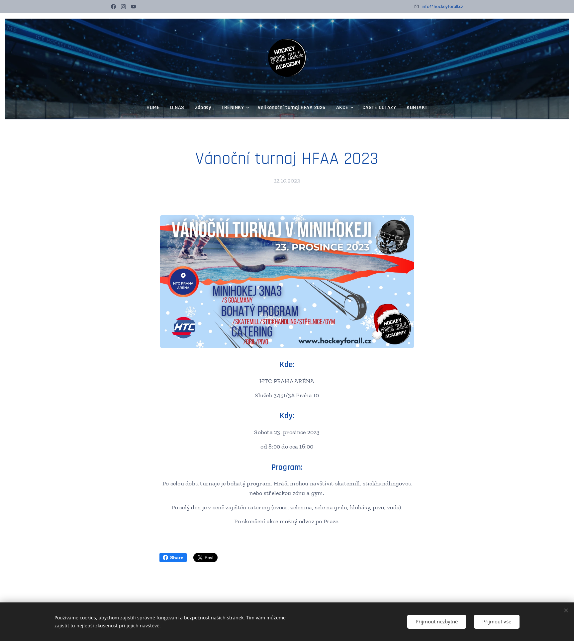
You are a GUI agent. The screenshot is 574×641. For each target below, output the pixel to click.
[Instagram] (123, 6)
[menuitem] (155, 107)
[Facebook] (113, 6)
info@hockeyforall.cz (442, 6)
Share (176, 557)
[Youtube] (133, 6)
